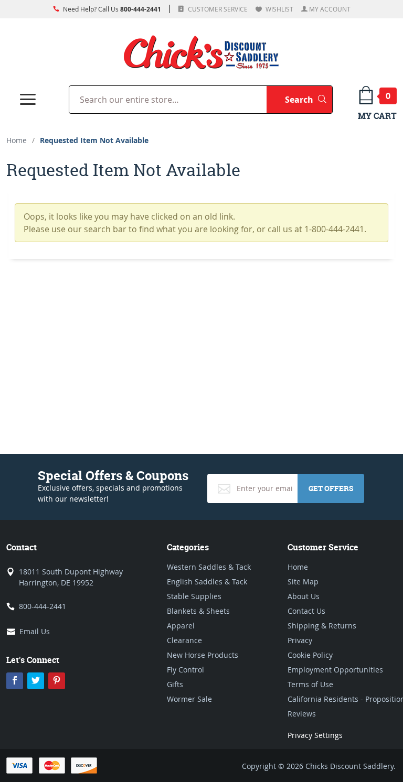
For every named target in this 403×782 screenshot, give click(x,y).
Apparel (181, 626)
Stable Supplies (194, 596)
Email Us (34, 631)
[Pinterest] (56, 680)
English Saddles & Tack (207, 581)
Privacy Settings (315, 735)
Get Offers (331, 488)
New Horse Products (202, 655)
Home (16, 140)
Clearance (184, 640)
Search (308, 99)
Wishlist (278, 9)
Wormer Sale (189, 699)
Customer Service (217, 9)
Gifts (175, 684)
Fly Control (185, 670)
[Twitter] (35, 680)
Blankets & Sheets (198, 611)
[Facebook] (14, 680)
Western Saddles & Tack (209, 567)
